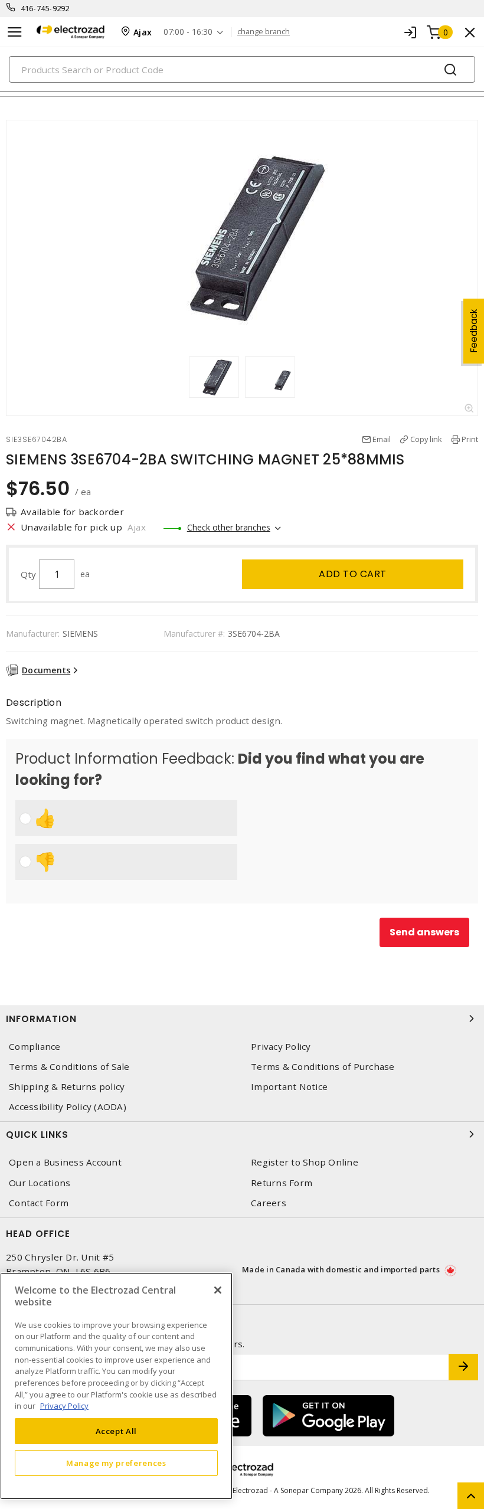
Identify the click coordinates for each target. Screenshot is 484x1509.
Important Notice (289, 1086)
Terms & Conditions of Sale (69, 1066)
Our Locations (39, 1183)
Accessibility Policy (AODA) (67, 1106)
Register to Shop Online (304, 1162)
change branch (263, 32)
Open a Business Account (65, 1162)
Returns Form (281, 1183)
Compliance (35, 1046)
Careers (268, 1203)
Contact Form (38, 1203)
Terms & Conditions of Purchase (323, 1066)
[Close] (218, 1290)
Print (470, 439)
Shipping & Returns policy (67, 1086)
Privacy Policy (281, 1046)
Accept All (117, 1431)
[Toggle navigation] (15, 32)
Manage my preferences (116, 1463)
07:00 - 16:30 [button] (187, 32)
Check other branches (228, 527)
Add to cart (353, 574)
